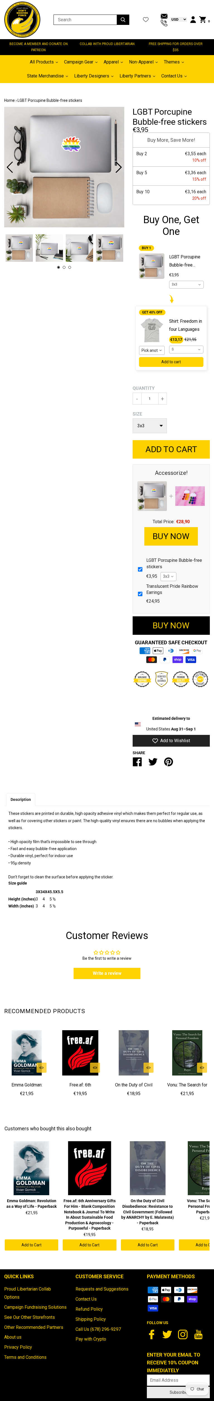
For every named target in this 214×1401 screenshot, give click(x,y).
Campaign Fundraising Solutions (35, 1307)
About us (12, 1337)
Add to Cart (31, 1245)
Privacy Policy (18, 1347)
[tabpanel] (64, 167)
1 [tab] (58, 267)
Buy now (171, 625)
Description (21, 799)
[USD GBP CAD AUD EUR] (177, 19)
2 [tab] (64, 267)
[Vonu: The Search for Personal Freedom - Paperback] (187, 1052)
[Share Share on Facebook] (137, 764)
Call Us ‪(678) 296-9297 (98, 1329)
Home (9, 100)
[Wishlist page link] (146, 19)
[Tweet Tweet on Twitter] (153, 764)
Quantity (144, 388)
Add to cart (171, 362)
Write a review (107, 973)
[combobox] (186, 285)
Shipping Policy (91, 1319)
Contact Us (86, 1299)
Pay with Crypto (91, 1339)
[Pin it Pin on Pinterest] (168, 764)
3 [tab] (69, 267)
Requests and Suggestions (102, 1289)
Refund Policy (89, 1309)
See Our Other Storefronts (29, 1317)
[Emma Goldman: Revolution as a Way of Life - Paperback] (26, 1052)
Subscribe (178, 1392)
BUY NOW (171, 536)
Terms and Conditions (25, 1357)
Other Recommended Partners (33, 1327)
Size (137, 414)
